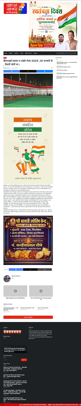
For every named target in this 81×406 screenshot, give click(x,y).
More (35, 53)
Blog (5, 57)
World (10, 53)
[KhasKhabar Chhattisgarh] (15, 8)
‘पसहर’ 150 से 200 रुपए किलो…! (43, 307)
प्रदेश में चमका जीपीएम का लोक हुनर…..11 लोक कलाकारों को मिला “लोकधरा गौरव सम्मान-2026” (10, 309)
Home (5, 53)
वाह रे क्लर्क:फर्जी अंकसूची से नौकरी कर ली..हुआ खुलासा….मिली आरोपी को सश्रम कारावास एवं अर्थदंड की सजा (14, 399)
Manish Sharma (7, 67)
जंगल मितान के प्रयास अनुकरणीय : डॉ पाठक (27, 307)
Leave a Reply (28, 317)
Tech (21, 53)
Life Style (29, 53)
